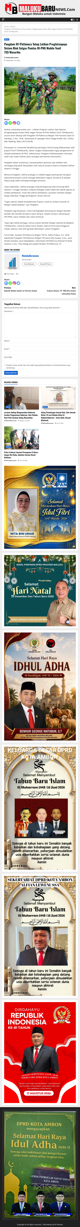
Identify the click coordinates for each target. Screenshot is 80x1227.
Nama (7, 341)
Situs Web (8, 357)
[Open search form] (77, 20)
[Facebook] (6, 123)
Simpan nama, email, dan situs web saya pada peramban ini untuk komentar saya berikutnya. (38, 366)
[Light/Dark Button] (73, 20)
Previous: (21, 289)
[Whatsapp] (10, 123)
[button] (3, 19)
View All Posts (45, 264)
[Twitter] (18, 123)
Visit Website (29, 264)
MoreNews (47, 1224)
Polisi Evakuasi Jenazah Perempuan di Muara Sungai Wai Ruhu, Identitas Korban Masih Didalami (21, 455)
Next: (61, 290)
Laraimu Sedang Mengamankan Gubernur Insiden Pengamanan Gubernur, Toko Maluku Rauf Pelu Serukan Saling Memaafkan (21, 415)
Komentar (8, 311)
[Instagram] (14, 123)
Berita (7, 39)
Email (7, 349)
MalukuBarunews (12, 58)
